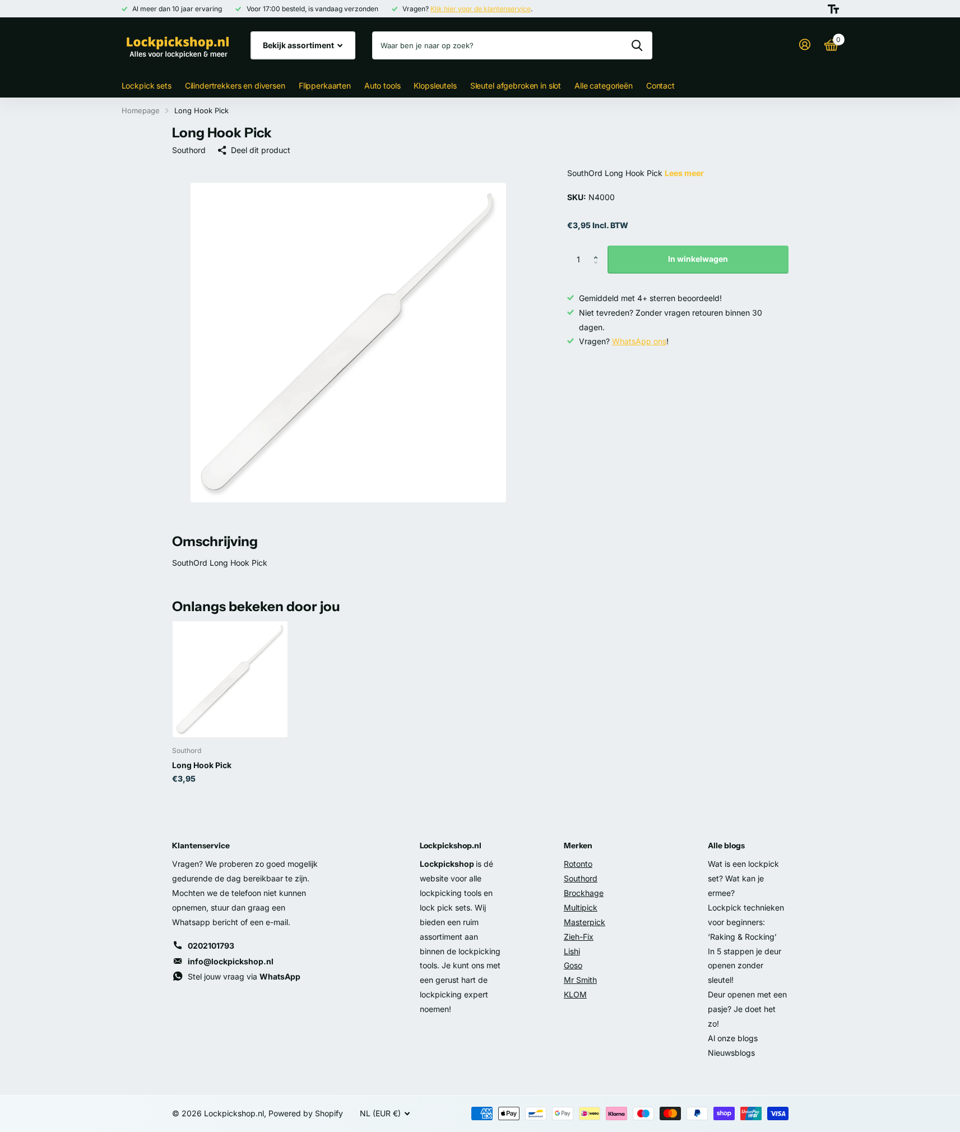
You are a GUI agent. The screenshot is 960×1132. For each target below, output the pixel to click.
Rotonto (578, 863)
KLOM (575, 994)
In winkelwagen (698, 259)
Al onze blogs (733, 1038)
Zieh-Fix (578, 936)
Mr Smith (580, 980)
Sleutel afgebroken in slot (515, 85)
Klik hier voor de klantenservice (480, 8)
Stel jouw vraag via (244, 976)
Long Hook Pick (201, 765)
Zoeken (637, 45)
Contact (660, 85)
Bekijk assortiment (299, 45)
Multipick (580, 907)
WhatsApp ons (639, 341)
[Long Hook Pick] (230, 679)
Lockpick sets (146, 85)
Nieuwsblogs (731, 1052)
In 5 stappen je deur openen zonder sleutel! (744, 965)
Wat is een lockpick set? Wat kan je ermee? (743, 878)
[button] (599, 250)
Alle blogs (726, 845)
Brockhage (584, 893)
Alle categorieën (603, 85)
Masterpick (584, 922)
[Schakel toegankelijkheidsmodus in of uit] (833, 9)
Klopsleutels (435, 85)
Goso (573, 965)
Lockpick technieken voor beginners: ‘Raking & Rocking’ (746, 922)
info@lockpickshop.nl (230, 961)
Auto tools (382, 85)
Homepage (141, 110)
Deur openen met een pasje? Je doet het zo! (747, 1009)
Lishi (572, 951)
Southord (189, 150)
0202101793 (211, 945)
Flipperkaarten (325, 85)
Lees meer (684, 173)
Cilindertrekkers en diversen (235, 85)
